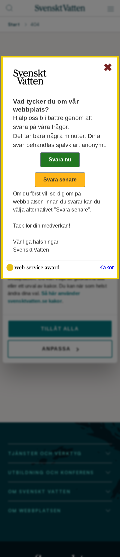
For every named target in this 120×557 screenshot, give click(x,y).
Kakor (106, 267)
